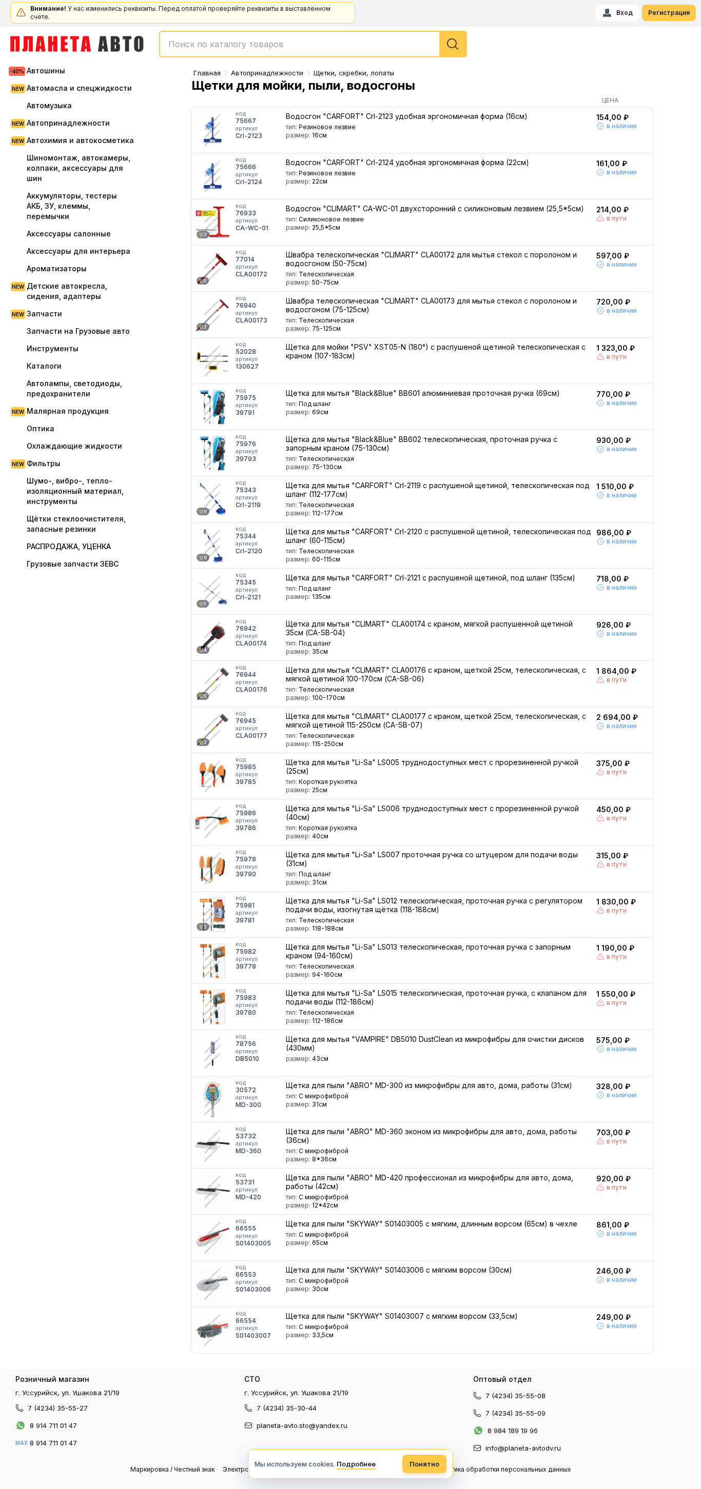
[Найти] (452, 44)
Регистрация (669, 12)
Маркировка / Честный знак (172, 1469)
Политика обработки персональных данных (503, 1469)
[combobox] (313, 44)
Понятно (424, 1464)
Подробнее (356, 1464)
